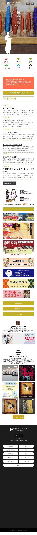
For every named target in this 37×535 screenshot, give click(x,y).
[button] (3, 3)
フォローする (18, 417)
